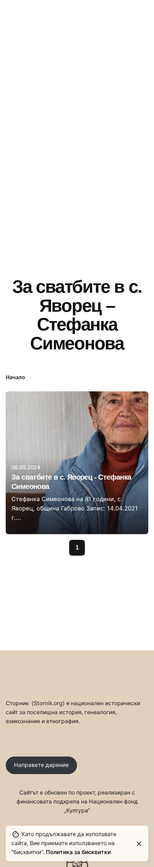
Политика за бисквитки (78, 852)
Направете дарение (41, 765)
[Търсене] (139, 52)
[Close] (139, 844)
